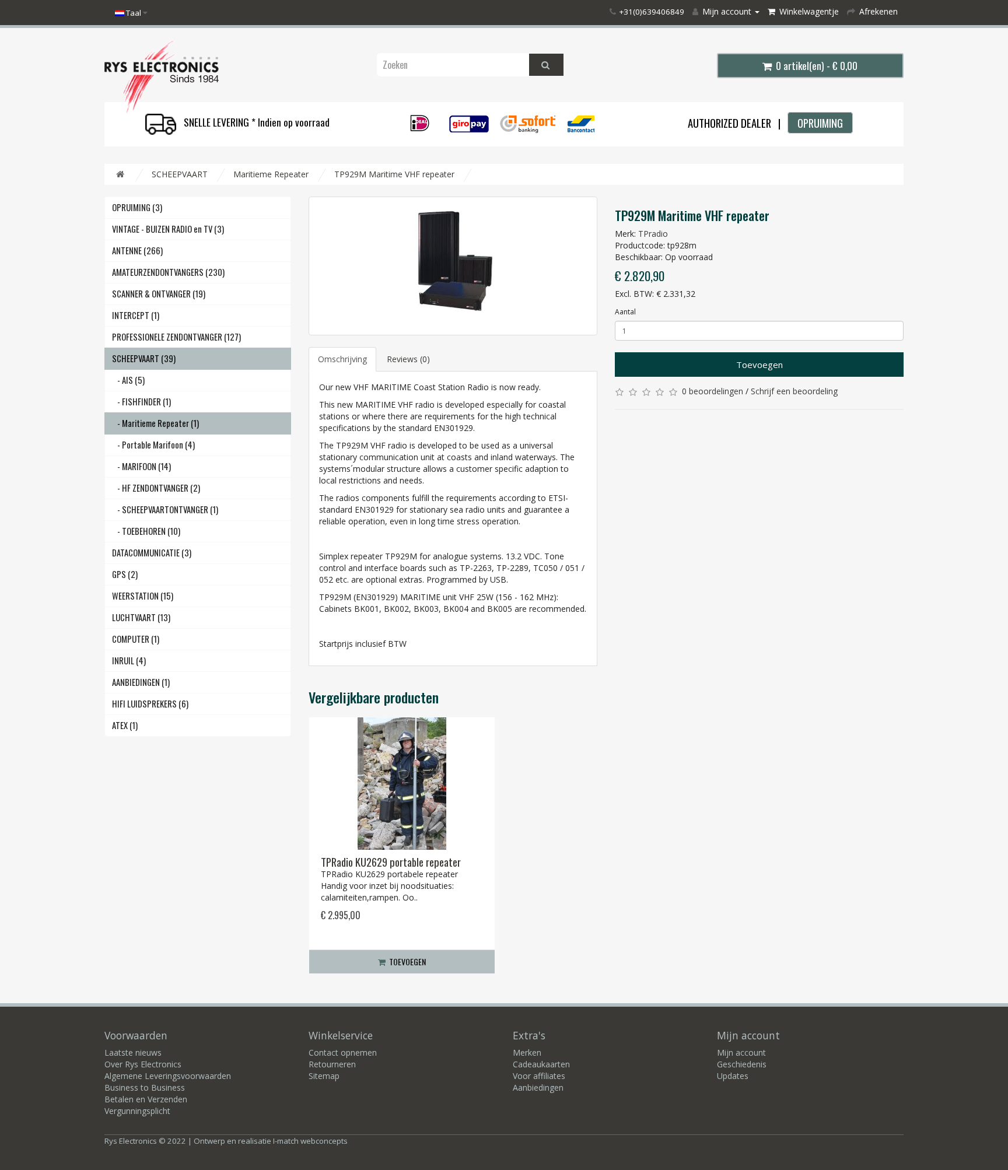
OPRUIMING (820, 123)
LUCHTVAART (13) (141, 617)
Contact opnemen (343, 1052)
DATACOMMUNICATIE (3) (151, 553)
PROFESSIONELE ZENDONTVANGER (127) (176, 337)
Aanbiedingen (538, 1087)
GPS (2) (125, 574)
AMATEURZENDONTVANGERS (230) (168, 272)
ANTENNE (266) (137, 250)
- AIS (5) (128, 380)
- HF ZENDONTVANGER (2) (156, 488)
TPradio (653, 233)
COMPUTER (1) (135, 639)
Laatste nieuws (133, 1052)
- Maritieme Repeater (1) (155, 423)
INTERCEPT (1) (135, 315)
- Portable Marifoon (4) (153, 445)
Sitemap (324, 1075)
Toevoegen (759, 364)
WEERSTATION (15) (142, 596)
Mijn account (741, 1052)
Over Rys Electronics (142, 1064)
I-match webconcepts (310, 1141)
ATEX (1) (125, 725)
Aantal (625, 312)
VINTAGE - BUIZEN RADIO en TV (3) (168, 229)
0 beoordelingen (712, 391)
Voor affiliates (539, 1075)
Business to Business (144, 1087)
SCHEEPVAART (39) (144, 358)
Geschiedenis (741, 1064)
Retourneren (332, 1064)
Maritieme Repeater (271, 174)
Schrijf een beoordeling (794, 391)
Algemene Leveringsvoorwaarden (167, 1075)
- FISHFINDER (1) (141, 401)
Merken (527, 1052)
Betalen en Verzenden (145, 1099)
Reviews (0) (408, 359)
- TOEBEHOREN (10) (146, 531)
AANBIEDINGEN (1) (141, 682)
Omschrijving (342, 359)
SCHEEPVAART (180, 174)
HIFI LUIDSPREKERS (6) (150, 704)
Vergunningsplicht (137, 1110)
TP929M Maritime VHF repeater (394, 174)
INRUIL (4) (129, 660)
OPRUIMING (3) (137, 207)
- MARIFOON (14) (141, 466)
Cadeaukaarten (541, 1064)
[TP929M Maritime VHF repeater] (453, 266)
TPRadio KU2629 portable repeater (391, 862)
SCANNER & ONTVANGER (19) (158, 294)
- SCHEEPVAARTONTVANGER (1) (165, 509)
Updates (732, 1075)
